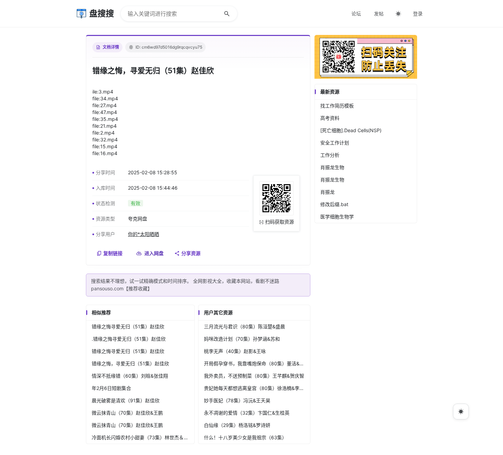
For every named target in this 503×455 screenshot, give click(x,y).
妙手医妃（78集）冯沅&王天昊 (237, 400)
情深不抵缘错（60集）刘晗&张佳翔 (130, 376)
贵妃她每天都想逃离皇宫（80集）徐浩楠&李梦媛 (256, 388)
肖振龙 (327, 192)
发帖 (379, 13)
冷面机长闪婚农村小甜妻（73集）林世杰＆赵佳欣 (143, 437)
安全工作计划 (334, 143)
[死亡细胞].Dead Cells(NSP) (351, 130)
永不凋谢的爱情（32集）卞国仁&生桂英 (246, 413)
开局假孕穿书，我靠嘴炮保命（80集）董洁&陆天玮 (257, 363)
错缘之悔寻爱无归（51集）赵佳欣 (128, 326)
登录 (418, 13)
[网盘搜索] (365, 77)
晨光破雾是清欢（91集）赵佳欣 (125, 400)
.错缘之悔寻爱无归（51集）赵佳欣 (129, 339)
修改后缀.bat (334, 204)
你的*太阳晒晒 (143, 234)
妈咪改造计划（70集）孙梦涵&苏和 (242, 339)
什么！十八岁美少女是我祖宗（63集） (245, 437)
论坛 (356, 13)
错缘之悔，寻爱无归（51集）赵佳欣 (130, 363)
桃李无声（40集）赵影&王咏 (235, 351)
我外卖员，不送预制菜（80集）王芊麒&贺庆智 (254, 376)
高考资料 (329, 118)
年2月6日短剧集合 (111, 388)
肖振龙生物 (332, 167)
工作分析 (329, 155)
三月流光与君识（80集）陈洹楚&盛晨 (244, 326)
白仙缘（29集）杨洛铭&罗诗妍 (237, 425)
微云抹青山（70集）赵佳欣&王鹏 (127, 413)
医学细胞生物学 (337, 216)
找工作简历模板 (337, 106)
